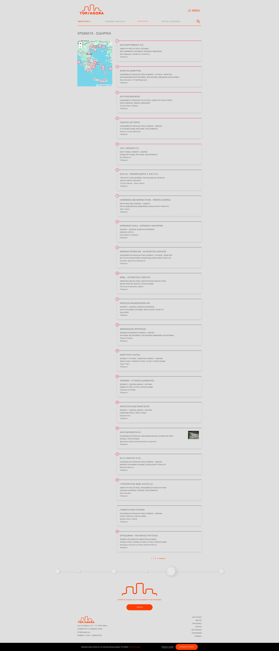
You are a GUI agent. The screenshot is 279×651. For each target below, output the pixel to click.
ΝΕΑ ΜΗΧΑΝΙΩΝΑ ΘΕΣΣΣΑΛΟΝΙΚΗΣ (133, 77)
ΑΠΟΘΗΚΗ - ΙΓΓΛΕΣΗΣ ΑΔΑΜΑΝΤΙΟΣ (137, 380)
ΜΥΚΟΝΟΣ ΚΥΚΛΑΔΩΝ (128, 465)
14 (117, 376)
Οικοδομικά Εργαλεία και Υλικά (132, 74)
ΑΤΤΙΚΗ (149, 361)
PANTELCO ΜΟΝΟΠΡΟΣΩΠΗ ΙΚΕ (135, 303)
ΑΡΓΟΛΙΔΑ (140, 155)
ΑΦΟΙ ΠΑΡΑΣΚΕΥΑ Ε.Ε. (130, 432)
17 (117, 454)
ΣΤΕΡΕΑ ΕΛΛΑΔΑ (147, 284)
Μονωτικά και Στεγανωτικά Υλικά (159, 436)
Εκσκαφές (145, 49)
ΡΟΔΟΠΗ (137, 516)
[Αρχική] (92, 9)
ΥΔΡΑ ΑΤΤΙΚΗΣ (125, 361)
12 (117, 325)
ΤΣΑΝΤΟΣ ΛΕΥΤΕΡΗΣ (130, 122)
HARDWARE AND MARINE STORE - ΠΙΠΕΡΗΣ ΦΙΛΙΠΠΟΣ (145, 199)
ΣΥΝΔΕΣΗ (198, 636)
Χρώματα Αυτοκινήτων (129, 539)
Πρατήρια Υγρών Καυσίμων (130, 178)
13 (117, 350)
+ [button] (80, 43)
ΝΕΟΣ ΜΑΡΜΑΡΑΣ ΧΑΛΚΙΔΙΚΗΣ (131, 51)
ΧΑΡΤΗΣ (199, 620)
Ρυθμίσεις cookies (168, 647)
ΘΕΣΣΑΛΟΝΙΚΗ (152, 77)
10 (117, 273)
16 (117, 428)
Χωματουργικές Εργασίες (130, 49)
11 (117, 299)
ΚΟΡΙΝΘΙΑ (140, 490)
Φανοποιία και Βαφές (148, 539)
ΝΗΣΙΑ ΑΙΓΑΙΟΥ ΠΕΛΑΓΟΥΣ (159, 206)
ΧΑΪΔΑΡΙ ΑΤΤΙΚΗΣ (126, 387)
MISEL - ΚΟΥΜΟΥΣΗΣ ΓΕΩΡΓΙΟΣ (135, 277)
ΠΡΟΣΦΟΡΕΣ (197, 624)
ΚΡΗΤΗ (130, 232)
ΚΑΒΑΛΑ (137, 103)
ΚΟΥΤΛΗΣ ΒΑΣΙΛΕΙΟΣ (130, 96)
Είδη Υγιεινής (125, 152)
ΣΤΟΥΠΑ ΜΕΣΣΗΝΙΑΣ (127, 129)
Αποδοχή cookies (186, 647)
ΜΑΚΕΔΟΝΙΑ (157, 51)
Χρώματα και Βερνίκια (145, 229)
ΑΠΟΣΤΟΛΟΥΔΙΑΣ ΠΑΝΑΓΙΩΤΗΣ (134, 406)
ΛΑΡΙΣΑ (123, 181)
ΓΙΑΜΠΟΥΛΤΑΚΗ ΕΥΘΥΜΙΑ (132, 509)
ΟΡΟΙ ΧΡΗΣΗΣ (196, 630)
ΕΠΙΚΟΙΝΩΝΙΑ (197, 633)
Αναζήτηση (198, 21)
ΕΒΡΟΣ (138, 413)
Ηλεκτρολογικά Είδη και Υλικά (153, 281)
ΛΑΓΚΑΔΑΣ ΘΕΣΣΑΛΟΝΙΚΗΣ (130, 335)
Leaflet (98, 85)
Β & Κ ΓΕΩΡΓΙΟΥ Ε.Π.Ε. (130, 458)
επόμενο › (162, 558)
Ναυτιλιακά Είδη (126, 204)
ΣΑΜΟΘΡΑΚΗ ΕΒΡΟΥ (127, 413)
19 (117, 531)
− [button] (80, 46)
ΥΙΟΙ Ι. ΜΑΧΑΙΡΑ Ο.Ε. (129, 148)
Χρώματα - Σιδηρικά (154, 126)
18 (117, 480)
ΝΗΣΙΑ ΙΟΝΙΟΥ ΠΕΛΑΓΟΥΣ (161, 258)
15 (117, 402)
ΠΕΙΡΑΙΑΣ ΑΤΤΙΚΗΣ (138, 361)
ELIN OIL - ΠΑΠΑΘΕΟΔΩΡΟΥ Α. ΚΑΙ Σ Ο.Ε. (139, 173)
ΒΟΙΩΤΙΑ (137, 284)
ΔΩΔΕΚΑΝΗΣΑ (143, 206)
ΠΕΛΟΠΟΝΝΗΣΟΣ (151, 129)
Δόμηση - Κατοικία (144, 384)
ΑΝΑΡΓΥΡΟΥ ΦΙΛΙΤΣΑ (130, 354)
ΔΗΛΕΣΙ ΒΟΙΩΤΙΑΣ (126, 284)
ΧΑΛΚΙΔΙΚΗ (148, 51)
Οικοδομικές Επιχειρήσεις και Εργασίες (135, 100)
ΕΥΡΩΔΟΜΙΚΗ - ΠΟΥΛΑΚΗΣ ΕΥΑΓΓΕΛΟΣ (139, 535)
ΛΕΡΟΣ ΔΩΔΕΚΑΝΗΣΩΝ (128, 206)
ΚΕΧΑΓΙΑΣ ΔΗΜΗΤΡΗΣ (130, 70)
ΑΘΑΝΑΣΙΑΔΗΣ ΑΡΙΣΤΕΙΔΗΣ (133, 328)
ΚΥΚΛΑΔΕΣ (139, 310)
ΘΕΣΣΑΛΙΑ (137, 181)
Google (110, 85)
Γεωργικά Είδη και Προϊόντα (153, 178)
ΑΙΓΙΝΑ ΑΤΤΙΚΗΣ (126, 542)
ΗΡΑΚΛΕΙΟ (124, 232)
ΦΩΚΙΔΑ (123, 439)
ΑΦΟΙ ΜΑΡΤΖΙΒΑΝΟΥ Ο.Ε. (132, 44)
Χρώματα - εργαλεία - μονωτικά (159, 74)
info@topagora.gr (83, 632)
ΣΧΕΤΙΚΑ (198, 627)
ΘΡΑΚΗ (143, 413)
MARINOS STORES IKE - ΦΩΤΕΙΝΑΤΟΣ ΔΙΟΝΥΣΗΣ (143, 251)
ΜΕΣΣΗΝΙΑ (140, 129)
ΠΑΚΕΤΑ (139, 607)
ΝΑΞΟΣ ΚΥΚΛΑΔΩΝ (127, 310)
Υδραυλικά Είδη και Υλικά (130, 281)
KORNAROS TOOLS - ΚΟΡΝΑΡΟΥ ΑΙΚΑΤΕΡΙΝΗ (141, 225)
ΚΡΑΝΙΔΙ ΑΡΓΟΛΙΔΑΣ (127, 155)
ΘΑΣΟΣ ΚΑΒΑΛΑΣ (126, 103)
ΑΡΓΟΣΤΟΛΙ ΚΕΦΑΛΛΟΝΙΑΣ (130, 258)
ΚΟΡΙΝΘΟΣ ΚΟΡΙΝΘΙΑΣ (128, 490)
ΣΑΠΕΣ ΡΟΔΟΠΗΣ (126, 516)
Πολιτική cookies (134, 647)
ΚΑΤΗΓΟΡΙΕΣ (197, 617)
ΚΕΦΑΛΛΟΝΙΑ (146, 258)
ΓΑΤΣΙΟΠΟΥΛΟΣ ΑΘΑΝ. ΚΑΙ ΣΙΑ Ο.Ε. (136, 483)
